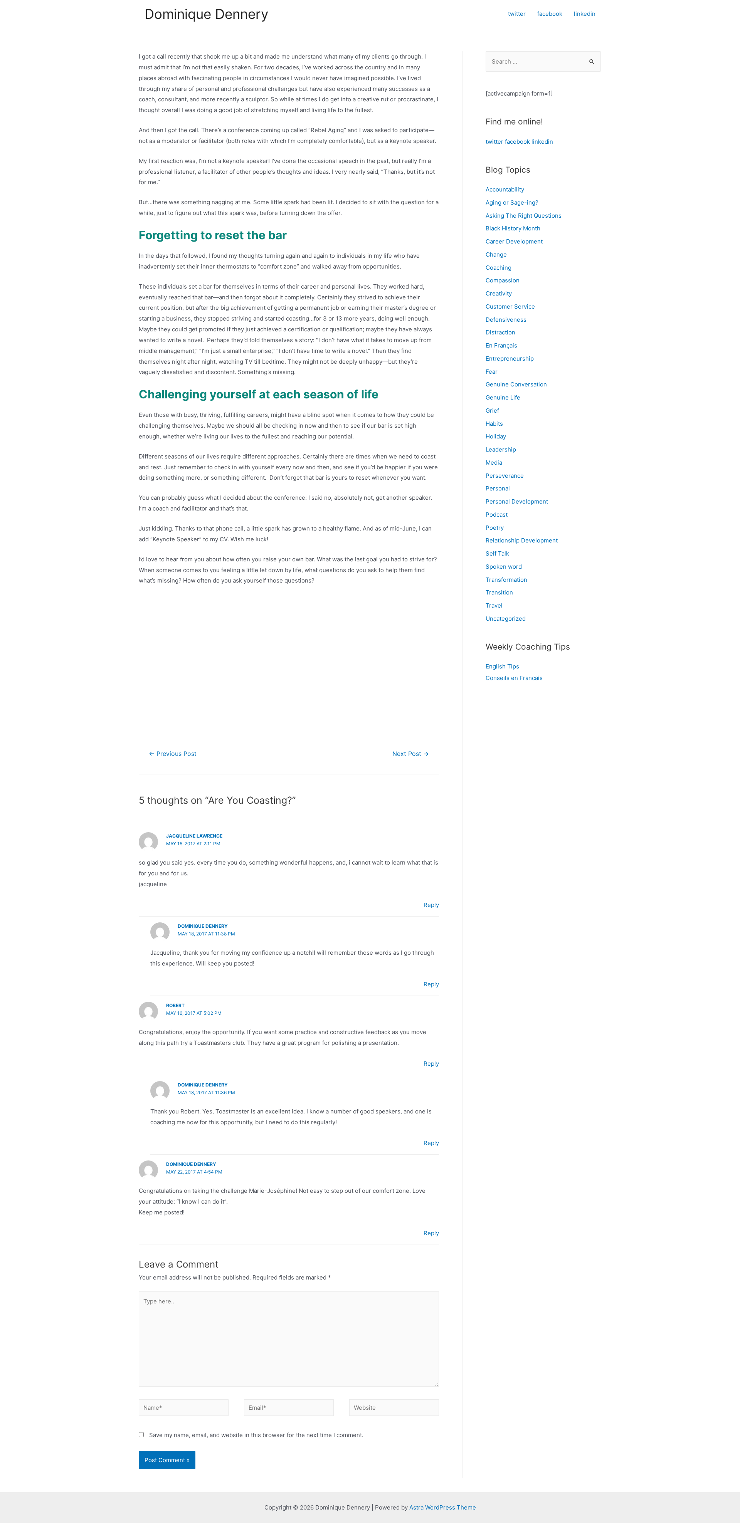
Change (496, 254)
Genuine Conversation (516, 384)
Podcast (497, 514)
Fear (492, 371)
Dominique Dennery (206, 14)
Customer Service (510, 306)
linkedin (542, 141)
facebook (517, 141)
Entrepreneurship (510, 358)
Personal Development (517, 501)
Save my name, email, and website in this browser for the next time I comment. (256, 1435)
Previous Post (173, 753)
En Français (501, 345)
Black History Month (513, 228)
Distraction (500, 332)
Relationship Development (522, 540)
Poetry (495, 527)
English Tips (502, 666)
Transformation (506, 579)
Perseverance (505, 475)
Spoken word (504, 566)
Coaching (498, 267)
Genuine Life (503, 397)
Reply (431, 904)
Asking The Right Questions (524, 215)
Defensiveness (506, 319)
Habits (494, 423)
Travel (494, 605)
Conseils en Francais (514, 678)
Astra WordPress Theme (442, 1507)
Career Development (514, 241)
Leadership (501, 449)
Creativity (499, 293)
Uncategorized (506, 618)
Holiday (496, 436)
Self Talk (497, 553)
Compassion (503, 280)
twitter (494, 141)
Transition (499, 592)
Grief (492, 410)
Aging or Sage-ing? (512, 202)
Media (494, 462)
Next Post (410, 753)
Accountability (505, 189)
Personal (498, 488)
